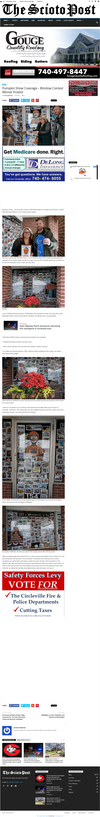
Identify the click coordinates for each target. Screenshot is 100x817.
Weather (71, 792)
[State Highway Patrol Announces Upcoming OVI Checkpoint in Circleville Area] (33, 750)
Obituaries (25, 20)
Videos (50, 20)
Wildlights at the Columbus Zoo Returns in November (53, 716)
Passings (71, 777)
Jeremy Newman (8, 95)
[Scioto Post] (50, 10)
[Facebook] (89, 1)
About (79, 20)
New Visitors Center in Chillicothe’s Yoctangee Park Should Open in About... (55, 800)
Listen (58, 20)
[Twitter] (95, 1)
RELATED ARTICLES (9, 740)
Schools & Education (74, 780)
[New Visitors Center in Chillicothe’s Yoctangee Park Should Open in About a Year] (55, 750)
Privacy (74, 812)
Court (70, 789)
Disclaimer (67, 812)
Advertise (41, 20)
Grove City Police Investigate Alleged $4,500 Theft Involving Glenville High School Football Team (11, 761)
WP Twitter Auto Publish (42, 816)
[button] (97, 22)
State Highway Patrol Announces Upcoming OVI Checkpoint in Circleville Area (33, 760)
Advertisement (82, 812)
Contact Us (91, 812)
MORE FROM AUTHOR (23, 740)
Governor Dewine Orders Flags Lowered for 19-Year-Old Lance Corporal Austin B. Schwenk (13, 717)
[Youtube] (98, 1)
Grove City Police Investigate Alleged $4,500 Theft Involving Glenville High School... (55, 778)
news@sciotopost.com (15, 782)
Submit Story (9, 25)
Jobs (33, 20)
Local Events (69, 20)
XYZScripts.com (59, 816)
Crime (70, 786)
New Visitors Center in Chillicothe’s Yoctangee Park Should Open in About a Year (54, 760)
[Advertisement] (33, 194)
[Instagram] (92, 1)
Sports (15, 20)
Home (3, 82)
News (6, 20)
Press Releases (73, 783)
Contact (40, 1)
